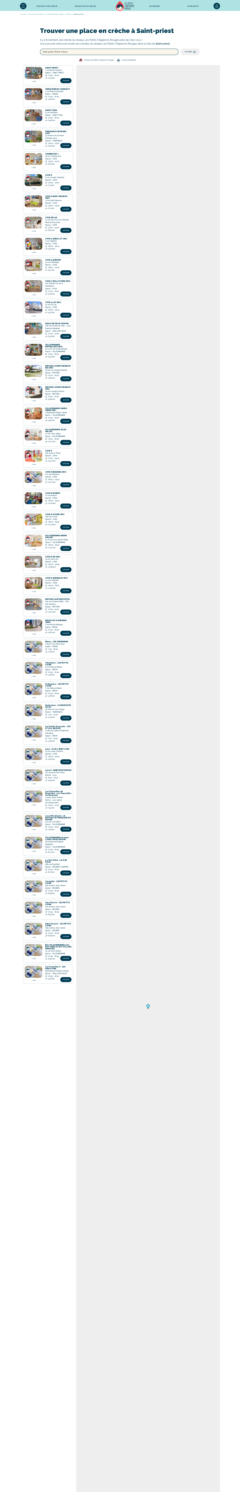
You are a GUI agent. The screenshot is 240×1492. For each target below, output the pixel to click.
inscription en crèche (85, 6)
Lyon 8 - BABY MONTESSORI (58, 770)
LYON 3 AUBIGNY (53, 260)
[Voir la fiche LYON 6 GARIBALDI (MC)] (33, 583)
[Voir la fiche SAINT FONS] (33, 115)
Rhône (68, 14)
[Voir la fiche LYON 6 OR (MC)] (33, 562)
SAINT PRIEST (51, 68)
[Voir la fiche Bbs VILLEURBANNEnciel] (33, 950)
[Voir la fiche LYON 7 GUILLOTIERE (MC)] (33, 286)
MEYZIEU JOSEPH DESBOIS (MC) (57, 388)
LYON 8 (48, 175)
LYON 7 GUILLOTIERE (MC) (57, 281)
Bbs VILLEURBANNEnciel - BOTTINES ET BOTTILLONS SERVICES (58, 947)
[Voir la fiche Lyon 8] (33, 775)
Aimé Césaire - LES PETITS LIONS (58, 925)
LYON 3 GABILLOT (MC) (56, 239)
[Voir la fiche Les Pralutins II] (33, 972)
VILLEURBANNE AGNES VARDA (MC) (56, 409)
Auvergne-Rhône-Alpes (55, 14)
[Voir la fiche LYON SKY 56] (33, 223)
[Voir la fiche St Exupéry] (33, 689)
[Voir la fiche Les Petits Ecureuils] (33, 731)
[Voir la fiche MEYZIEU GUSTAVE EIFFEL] (33, 604)
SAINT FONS (51, 110)
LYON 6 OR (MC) (52, 557)
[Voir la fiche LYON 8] (33, 180)
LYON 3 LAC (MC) (53, 302)
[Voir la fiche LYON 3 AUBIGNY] (33, 265)
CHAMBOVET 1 (52, 154)
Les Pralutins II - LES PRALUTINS (55, 968)
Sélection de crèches (217, 6)
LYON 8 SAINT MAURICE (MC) (56, 197)
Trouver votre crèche (47, 6)
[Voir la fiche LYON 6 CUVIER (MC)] (33, 519)
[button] (23, 6)
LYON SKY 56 (51, 218)
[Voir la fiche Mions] (33, 647)
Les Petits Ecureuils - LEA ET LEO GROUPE (57, 727)
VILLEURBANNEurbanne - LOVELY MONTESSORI (57, 838)
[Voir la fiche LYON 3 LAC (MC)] (33, 307)
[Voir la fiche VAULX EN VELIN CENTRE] (33, 329)
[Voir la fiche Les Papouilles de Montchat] (33, 796)
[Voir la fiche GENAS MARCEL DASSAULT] (33, 94)
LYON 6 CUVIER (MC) (54, 514)
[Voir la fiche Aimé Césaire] (33, 929)
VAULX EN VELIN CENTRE (57, 324)
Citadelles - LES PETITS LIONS (56, 664)
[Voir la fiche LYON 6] (33, 456)
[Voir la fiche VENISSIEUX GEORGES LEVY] (33, 136)
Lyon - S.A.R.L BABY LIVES (57, 749)
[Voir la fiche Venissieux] (33, 710)
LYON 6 (48, 451)
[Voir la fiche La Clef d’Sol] (33, 865)
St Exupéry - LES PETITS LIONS (57, 685)
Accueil (125, 6)
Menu (23, 6)
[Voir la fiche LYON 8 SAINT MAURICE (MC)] (33, 201)
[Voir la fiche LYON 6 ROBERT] (33, 498)
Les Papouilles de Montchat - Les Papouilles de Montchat (58, 793)
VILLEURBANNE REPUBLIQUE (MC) (54, 346)
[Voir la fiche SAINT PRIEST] (33, 73)
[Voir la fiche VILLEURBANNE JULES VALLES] (33, 435)
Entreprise (154, 6)
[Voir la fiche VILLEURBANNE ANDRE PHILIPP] (33, 541)
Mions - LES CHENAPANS (56, 642)
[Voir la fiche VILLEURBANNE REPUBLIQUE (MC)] (33, 350)
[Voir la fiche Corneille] (33, 886)
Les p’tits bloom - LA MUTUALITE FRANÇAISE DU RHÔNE (58, 818)
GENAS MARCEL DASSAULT (57, 89)
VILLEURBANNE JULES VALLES (55, 430)
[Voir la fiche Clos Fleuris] (33, 908)
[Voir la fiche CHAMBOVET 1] (33, 159)
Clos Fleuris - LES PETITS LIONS (57, 903)
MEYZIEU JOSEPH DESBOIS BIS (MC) (57, 367)
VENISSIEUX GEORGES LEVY (55, 132)
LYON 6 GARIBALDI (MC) (56, 578)
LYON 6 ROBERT (52, 493)
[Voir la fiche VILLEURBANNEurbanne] (33, 843)
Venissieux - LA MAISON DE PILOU (58, 706)
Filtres (188, 52)
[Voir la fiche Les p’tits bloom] (33, 821)
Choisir (66, 80)
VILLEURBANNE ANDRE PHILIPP (56, 536)
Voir (34, 81)
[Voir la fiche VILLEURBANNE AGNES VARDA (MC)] (33, 413)
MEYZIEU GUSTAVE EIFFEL (57, 599)
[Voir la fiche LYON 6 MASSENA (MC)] (33, 477)
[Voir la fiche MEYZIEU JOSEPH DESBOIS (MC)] (33, 392)
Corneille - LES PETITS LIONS (56, 882)
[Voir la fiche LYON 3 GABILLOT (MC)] (33, 244)
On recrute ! (193, 6)
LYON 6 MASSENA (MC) (55, 472)
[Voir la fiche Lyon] (33, 754)
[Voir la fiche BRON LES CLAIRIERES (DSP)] (33, 625)
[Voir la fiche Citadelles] (33, 668)
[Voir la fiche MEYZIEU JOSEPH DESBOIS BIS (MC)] (33, 371)
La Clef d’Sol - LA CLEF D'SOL (56, 861)
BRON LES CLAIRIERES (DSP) (56, 621)
